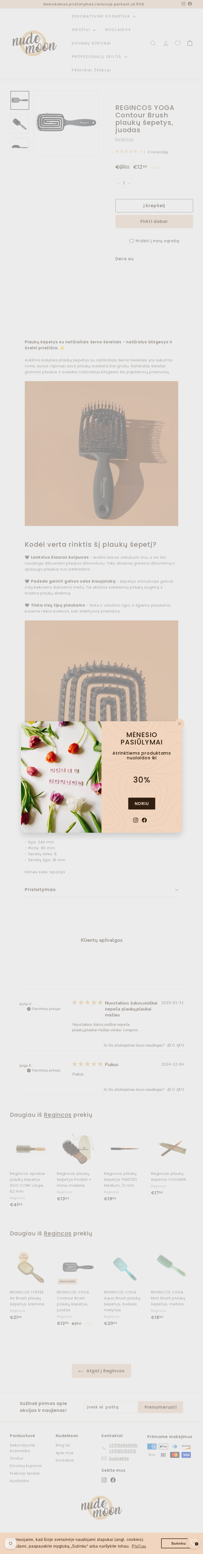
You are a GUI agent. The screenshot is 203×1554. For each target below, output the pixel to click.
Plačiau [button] (139, 1546)
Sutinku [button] (178, 1543)
